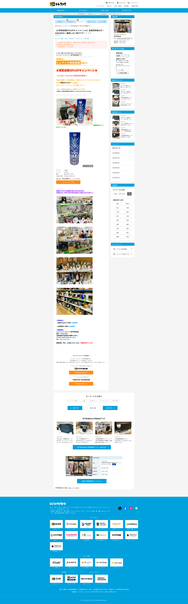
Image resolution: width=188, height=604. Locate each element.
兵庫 (117, 224)
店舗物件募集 (134, 6)
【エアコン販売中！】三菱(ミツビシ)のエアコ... (126, 86)
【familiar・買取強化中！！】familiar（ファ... (126, 92)
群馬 (127, 212)
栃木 (117, 216)
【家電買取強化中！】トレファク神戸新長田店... (126, 130)
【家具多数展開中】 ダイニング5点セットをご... (126, 98)
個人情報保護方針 (72, 589)
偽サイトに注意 (103, 592)
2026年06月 (116, 163)
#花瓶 (66, 38)
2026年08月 (116, 153)
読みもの (109, 6)
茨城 (127, 208)
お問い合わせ (112, 592)
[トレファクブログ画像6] (74, 314)
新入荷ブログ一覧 (64, 14)
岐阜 (117, 232)
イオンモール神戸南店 (74, 488)
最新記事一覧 (116, 148)
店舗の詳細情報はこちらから (92, 481)
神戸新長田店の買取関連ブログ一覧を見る (91, 447)
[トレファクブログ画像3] (74, 223)
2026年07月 (116, 158)
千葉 (117, 212)
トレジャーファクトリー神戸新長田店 (120, 35)
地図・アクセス (91, 21)
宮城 (117, 228)
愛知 (127, 228)
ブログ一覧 (93, 408)
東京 (117, 204)
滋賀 (117, 220)
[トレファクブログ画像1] (74, 125)
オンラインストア (134, 2)
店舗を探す (61, 10)
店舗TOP (60, 21)
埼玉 (117, 208)
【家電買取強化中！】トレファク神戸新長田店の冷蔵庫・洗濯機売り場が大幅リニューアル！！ (103, 440)
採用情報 (126, 6)
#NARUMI (71, 38)
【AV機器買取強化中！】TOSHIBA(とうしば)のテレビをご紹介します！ (122, 440)
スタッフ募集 (102, 21)
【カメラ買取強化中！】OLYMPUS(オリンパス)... (126, 124)
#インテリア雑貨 (59, 38)
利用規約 (74, 592)
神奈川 (127, 204)
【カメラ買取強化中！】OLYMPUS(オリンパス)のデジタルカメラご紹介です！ (84, 440)
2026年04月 (116, 173)
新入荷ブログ (127, 10)
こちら (72, 44)
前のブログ (76, 408)
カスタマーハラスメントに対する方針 (88, 592)
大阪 (127, 216)
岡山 (127, 232)
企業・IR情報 (117, 6)
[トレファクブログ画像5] (74, 284)
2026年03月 (116, 178)
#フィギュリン (78, 38)
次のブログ (109, 408)
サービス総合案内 (121, 249)
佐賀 (127, 237)
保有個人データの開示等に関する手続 (119, 589)
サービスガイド (101, 6)
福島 (127, 224)
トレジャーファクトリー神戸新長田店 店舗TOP (77, 14)
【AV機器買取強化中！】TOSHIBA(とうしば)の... (126, 136)
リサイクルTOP (57, 14)
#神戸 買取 (86, 38)
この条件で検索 (123, 73)
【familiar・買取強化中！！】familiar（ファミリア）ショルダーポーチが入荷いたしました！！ (65, 440)
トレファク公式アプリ (123, 254)
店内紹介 (70, 21)
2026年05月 (116, 168)
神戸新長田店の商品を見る (81, 372)
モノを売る (83, 10)
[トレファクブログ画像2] (74, 166)
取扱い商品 (105, 10)
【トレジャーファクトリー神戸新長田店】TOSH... (126, 104)
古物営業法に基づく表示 (85, 589)
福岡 (117, 237)
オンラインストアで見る (68, 182)
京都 (127, 220)
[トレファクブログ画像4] (74, 253)
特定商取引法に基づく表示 (100, 589)
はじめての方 (122, 2)
